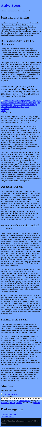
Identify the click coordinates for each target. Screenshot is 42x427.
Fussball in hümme (8, 415)
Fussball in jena (7, 417)
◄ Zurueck (5, 109)
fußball (12, 403)
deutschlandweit (24, 401)
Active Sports (10, 5)
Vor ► (3, 111)
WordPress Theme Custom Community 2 (13, 421)
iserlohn (19, 403)
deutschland (5, 403)
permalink (36, 403)
